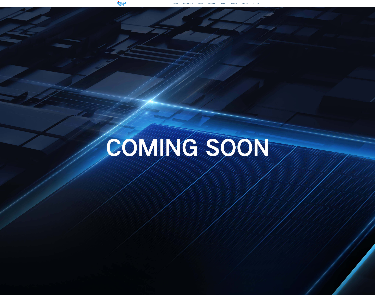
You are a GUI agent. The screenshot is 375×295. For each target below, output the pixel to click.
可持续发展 (233, 4)
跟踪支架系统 (212, 4)
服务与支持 (245, 4)
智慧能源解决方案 (188, 4)
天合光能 (175, 4)
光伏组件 (200, 4)
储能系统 (223, 4)
